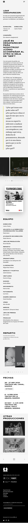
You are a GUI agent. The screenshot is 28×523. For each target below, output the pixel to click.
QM (16, 517)
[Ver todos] (14, 459)
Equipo (5, 495)
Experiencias (6, 490)
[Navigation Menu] (24, 1)
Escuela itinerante (8, 491)
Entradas (5, 493)
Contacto (5, 496)
